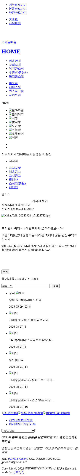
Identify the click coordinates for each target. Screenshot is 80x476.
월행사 (13, 179)
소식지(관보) (17, 183)
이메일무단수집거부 (22, 424)
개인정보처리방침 (21, 420)
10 (16, 413)
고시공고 (15, 175)
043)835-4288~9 (18, 458)
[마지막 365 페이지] (56, 413)
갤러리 (13, 187)
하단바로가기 (18, 12)
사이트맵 (15, 23)
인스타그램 (16, 91)
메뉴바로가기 (18, 4)
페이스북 (15, 87)
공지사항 (15, 167)
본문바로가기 (18, 8)
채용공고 (15, 171)
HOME (10, 51)
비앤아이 (18, 472)
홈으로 (13, 19)
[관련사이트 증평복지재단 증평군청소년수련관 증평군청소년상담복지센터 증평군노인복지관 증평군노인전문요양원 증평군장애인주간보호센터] (18, 430)
